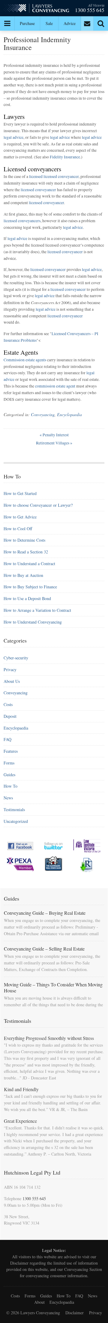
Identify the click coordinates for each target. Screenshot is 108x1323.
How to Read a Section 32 (26, 552)
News (8, 798)
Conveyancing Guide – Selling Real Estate (44, 948)
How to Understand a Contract (29, 563)
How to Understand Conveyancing (33, 622)
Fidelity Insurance (65, 157)
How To (10, 786)
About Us (12, 681)
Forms (9, 763)
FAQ (7, 739)
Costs (8, 704)
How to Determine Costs (24, 540)
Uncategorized (16, 821)
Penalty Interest (54, 434)
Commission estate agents (25, 360)
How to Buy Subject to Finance (30, 587)
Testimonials (14, 809)
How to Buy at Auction (23, 575)
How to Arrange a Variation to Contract (37, 610)
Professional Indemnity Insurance (37, 43)
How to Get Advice (20, 517)
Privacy (10, 669)
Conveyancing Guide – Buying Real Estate (45, 913)
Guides (9, 774)
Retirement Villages (54, 443)
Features (11, 751)
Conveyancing (43, 414)
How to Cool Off (18, 528)
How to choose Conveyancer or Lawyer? (38, 505)
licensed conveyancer (38, 189)
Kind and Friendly (21, 1089)
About (39, 1302)
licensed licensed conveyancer (54, 176)
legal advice (13, 137)
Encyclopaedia (69, 414)
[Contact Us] (87, 23)
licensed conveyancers (22, 220)
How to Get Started (20, 493)
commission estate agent (55, 386)
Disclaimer (19, 1263)
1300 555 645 (89, 10)
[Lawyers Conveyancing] (36, 9)
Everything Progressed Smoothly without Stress (49, 1038)
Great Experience (20, 1121)
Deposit (10, 716)
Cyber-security (16, 658)
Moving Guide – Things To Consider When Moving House (53, 987)
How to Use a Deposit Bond (27, 598)
